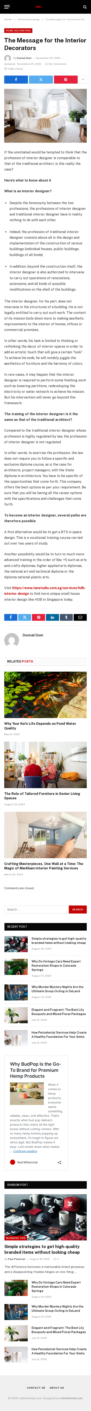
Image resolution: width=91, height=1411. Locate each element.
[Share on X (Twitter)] (41, 80)
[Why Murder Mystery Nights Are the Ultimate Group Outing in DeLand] (16, 992)
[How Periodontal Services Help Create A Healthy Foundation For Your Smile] (16, 1038)
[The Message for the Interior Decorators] (45, 116)
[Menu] (7, 7)
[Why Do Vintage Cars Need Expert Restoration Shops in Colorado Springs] (16, 967)
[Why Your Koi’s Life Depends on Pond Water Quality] (45, 695)
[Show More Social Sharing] (83, 80)
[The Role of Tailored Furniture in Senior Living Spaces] (45, 765)
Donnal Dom (24, 58)
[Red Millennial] (46, 7)
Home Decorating (18, 30)
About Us (57, 1387)
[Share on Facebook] (16, 80)
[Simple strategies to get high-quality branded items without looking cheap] (16, 944)
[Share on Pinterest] (66, 80)
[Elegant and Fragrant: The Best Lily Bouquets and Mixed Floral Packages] (16, 1015)
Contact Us (36, 1387)
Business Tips (15, 1238)
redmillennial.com (71, 1398)
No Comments (58, 63)
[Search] (84, 7)
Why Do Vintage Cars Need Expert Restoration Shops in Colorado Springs (56, 966)
